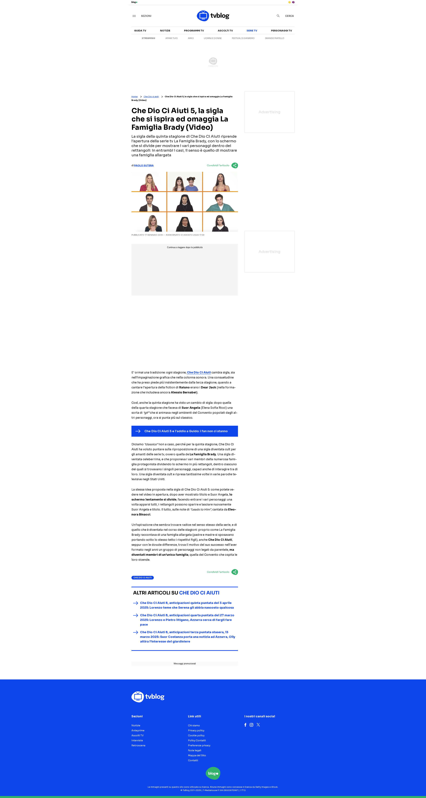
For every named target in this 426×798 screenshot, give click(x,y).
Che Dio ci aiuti (151, 96)
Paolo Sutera (144, 165)
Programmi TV (194, 30)
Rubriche (365, 38)
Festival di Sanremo (243, 38)
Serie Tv (252, 30)
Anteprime (301, 38)
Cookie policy (196, 735)
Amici (191, 38)
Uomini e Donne (213, 38)
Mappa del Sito (197, 755)
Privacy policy (196, 730)
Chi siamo (194, 725)
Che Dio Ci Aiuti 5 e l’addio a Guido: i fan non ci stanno (186, 431)
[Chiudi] (418, 9)
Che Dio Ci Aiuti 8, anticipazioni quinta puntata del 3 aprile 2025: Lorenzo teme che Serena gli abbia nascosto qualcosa (187, 605)
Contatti (193, 760)
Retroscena (302, 44)
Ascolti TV (225, 30)
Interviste (366, 32)
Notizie (299, 32)
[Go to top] (370, 787)
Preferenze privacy (199, 745)
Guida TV (140, 30)
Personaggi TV (281, 30)
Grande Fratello (274, 38)
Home (134, 96)
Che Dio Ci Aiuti (199, 372)
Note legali (194, 750)
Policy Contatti (197, 740)
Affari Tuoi (171, 38)
